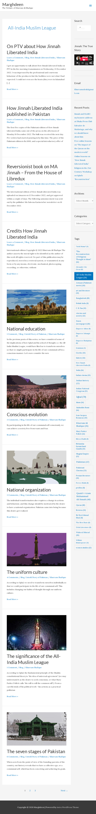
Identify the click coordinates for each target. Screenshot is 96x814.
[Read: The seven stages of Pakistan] (36, 728)
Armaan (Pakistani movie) (83, 284)
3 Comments (12, 420)
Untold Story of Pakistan (35, 334)
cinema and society (81, 314)
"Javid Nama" (82, 246)
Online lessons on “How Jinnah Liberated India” (82, 160)
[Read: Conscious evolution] (36, 392)
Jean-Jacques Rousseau (81, 416)
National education (26, 329)
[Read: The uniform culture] (36, 549)
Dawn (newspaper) (83, 322)
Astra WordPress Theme (68, 807)
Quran (80, 505)
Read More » (12, 89)
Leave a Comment (15, 57)
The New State (83, 522)
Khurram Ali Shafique (82, 424)
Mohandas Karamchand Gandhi (81, 446)
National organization (29, 490)
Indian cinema (83, 375)
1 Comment (12, 334)
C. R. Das (81, 308)
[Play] (77, 63)
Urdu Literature (83, 527)
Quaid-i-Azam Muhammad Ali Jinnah (83, 496)
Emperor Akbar (83, 329)
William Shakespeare (82, 541)
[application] (84, 59)
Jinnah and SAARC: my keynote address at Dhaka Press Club (83, 118)
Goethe (80, 353)
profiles (80, 488)
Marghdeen (12, 4)
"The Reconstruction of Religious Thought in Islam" (83, 256)
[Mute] (90, 63)
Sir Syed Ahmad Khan (82, 516)
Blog (27, 57)
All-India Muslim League (83, 276)
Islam (80, 402)
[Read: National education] (36, 306)
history (80, 358)
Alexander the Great (81, 268)
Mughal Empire (82, 455)
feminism (81, 348)
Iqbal (81, 396)
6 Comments (12, 756)
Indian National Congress (82, 389)
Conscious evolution (27, 414)
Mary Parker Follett (81, 432)
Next (64, 790)
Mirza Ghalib (82, 439)
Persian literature (83, 477)
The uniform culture (27, 572)
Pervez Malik (82, 483)
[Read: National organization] (36, 467)
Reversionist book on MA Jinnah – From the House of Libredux (34, 172)
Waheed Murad (83, 533)
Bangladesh (82, 298)
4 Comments (12, 577)
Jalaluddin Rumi (82, 408)
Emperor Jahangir (83, 334)
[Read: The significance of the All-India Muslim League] (36, 632)
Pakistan (82, 462)
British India (82, 303)
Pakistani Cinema (81, 469)
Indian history (82, 381)
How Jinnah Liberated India (42, 57)
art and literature (83, 291)
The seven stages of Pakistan (36, 751)
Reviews (81, 510)
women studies (83, 548)
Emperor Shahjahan (84, 342)
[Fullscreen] (92, 63)
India (80, 370)
